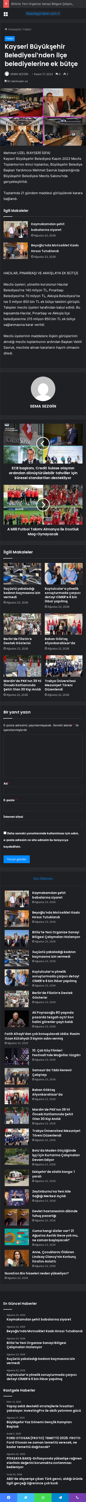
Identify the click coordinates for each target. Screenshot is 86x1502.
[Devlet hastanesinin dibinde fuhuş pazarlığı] (17, 1217)
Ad (7, 783)
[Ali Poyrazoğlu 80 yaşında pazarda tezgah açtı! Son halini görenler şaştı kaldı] (17, 1018)
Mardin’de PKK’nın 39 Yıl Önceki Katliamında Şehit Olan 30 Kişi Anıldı (22, 685)
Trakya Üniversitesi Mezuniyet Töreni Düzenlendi (60, 685)
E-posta (10, 800)
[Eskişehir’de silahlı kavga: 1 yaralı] (17, 1178)
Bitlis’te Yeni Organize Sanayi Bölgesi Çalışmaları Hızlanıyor (56, 934)
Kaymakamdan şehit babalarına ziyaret (49, 895)
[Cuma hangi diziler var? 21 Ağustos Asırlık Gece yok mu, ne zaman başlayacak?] (17, 1237)
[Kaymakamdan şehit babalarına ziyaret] (16, 229)
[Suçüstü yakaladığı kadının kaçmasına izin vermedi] (22, 573)
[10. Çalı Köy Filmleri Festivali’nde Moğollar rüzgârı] (17, 1056)
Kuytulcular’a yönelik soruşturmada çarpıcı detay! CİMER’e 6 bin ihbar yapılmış (62, 594)
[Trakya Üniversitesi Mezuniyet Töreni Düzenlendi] (63, 666)
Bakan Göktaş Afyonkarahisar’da (60, 641)
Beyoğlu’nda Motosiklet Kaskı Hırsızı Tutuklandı (56, 914)
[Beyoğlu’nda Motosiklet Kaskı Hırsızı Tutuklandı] (16, 250)
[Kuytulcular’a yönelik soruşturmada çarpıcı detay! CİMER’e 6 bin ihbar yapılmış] (63, 573)
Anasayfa (14, 29)
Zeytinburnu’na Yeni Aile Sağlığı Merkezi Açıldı (51, 1193)
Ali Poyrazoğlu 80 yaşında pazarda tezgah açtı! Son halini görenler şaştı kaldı (53, 1017)
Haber (27, 29)
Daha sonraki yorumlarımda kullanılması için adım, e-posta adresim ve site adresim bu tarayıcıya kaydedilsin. (41, 839)
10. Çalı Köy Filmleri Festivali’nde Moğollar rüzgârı (56, 1052)
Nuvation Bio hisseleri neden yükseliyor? (37, 1273)
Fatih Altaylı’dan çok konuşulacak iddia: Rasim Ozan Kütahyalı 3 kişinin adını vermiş (42, 1036)
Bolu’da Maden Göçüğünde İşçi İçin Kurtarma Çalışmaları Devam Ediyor (56, 1155)
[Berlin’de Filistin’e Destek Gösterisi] (22, 624)
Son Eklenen (43, 878)
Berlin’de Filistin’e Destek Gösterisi (18, 641)
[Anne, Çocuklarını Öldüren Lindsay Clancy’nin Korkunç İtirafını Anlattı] (17, 1258)
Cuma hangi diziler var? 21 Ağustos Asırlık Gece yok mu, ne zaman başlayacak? (55, 1235)
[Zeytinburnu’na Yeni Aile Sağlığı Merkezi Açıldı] (17, 1197)
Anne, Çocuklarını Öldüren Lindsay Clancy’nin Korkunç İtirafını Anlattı (54, 1257)
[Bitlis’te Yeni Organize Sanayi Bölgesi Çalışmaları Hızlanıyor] (17, 938)
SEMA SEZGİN (19, 74)
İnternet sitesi (13, 816)
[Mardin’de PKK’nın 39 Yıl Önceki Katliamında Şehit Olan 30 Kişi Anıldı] (22, 666)
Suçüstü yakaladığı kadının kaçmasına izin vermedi (22, 592)
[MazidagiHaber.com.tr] (43, 13)
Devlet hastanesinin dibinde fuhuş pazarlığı (55, 1213)
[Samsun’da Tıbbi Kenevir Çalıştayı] (17, 1076)
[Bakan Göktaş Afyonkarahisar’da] (63, 624)
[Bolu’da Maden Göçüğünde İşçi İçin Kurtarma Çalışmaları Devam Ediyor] (17, 1156)
